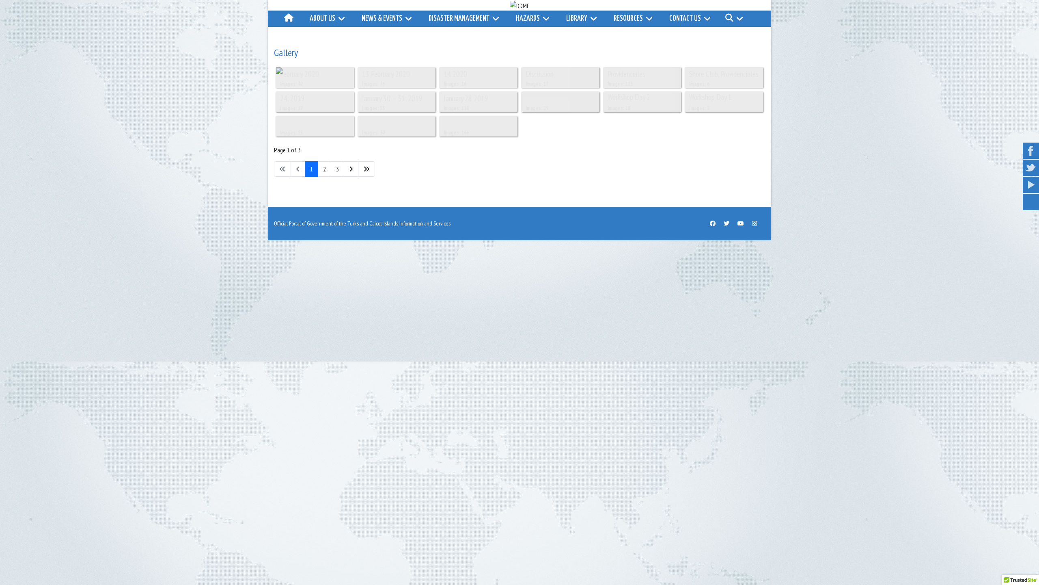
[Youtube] (740, 223)
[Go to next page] (351, 169)
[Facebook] (713, 223)
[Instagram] (754, 223)
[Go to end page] (366, 169)
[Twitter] (726, 223)
